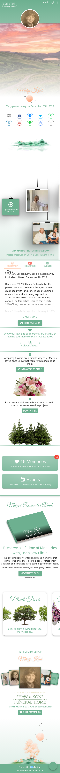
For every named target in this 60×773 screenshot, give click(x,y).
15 (56, 457)
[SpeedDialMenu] (53, 766)
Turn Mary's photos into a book (30, 251)
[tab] (12, 264)
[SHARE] (40, 123)
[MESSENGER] (30, 116)
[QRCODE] (9, 116)
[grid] (30, 214)
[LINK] (51, 123)
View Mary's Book (30, 573)
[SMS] (30, 123)
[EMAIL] (19, 123)
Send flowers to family (29, 369)
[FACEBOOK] (19, 116)
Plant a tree (30, 411)
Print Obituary (32, 323)
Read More (30, 317)
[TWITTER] (40, 116)
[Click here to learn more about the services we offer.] (30, 698)
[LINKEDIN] (9, 123)
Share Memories (32, 712)
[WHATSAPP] (51, 116)
